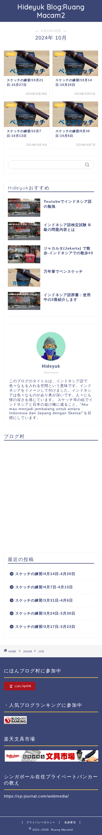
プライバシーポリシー (40, 822)
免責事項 (70, 822)
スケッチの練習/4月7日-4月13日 (44, 587)
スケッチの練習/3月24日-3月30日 (45, 613)
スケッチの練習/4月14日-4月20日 (45, 574)
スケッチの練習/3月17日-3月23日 (45, 627)
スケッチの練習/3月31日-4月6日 (44, 600)
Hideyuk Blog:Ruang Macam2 (51, 11)
